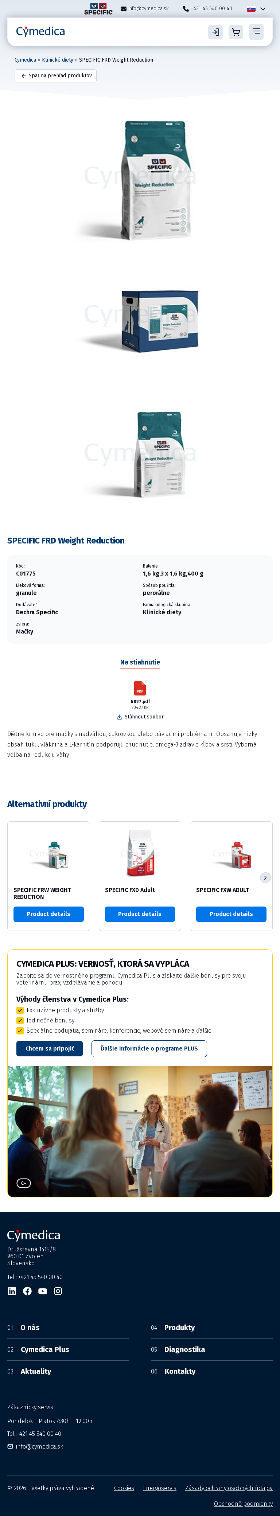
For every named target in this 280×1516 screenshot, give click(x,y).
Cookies (124, 1488)
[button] (265, 877)
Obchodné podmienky (243, 1503)
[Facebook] (27, 1291)
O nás (23, 1327)
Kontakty (173, 1371)
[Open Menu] (256, 32)
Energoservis (159, 1488)
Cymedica (25, 60)
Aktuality (29, 1371)
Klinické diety (57, 60)
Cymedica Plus (38, 1349)
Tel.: (34, 1433)
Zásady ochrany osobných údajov (229, 1488)
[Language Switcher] (261, 8)
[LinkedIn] (12, 1291)
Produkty (173, 1327)
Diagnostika (178, 1349)
